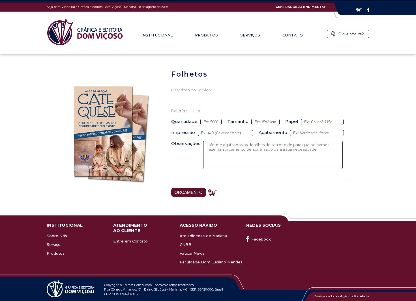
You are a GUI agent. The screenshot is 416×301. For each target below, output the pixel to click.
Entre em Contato (130, 241)
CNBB (186, 244)
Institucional (157, 35)
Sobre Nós (57, 235)
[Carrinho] (359, 10)
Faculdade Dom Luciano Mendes (211, 262)
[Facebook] (368, 10)
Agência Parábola (354, 296)
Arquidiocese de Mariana (203, 235)
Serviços (55, 244)
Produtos (56, 253)
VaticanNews (192, 253)
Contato (292, 35)
